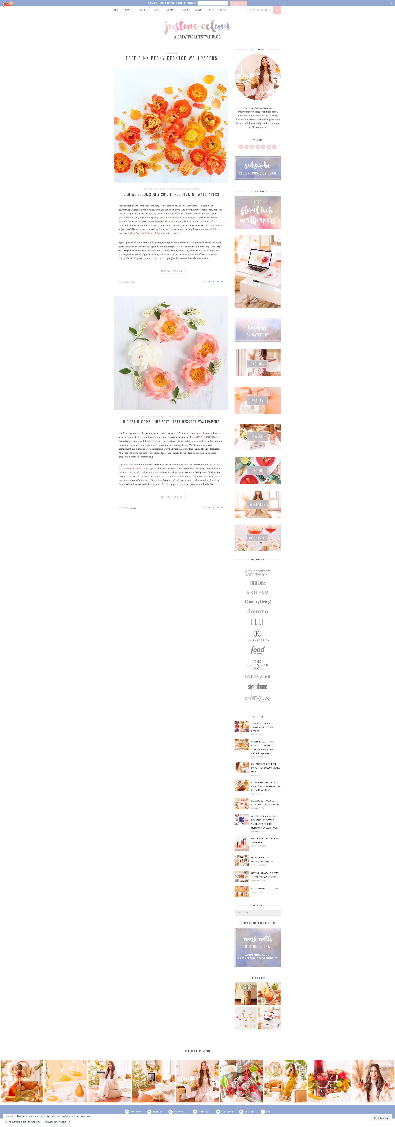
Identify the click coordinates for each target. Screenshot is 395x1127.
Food (156, 10)
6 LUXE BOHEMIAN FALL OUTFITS (266, 888)
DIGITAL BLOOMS (187, 205)
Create (184, 10)
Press (211, 10)
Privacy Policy (64, 1122)
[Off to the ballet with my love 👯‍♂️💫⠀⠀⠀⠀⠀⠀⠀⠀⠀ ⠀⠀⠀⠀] (285, 1081)
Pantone (185, 189)
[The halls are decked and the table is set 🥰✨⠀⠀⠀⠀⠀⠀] (197, 1081)
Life (116, 10)
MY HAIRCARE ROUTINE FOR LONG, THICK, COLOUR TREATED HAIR (266, 768)
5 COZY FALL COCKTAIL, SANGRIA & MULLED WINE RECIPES (263, 727)
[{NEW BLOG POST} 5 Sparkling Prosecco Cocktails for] (66, 1081)
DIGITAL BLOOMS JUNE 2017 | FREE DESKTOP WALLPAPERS (171, 421)
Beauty (128, 10)
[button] (197, 3)
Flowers (170, 10)
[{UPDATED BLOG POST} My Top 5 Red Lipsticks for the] (373, 1081)
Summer (195, 189)
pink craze (129, 464)
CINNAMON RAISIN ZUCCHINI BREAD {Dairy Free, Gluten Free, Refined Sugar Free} (266, 786)
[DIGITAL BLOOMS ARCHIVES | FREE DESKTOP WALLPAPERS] (269, 1018)
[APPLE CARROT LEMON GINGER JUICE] (269, 994)
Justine (133, 282)
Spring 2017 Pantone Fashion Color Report (173, 217)
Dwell (198, 10)
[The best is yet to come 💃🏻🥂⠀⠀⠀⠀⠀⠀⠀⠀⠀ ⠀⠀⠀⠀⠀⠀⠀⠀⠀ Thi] (22, 1081)
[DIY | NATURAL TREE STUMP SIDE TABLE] (246, 994)
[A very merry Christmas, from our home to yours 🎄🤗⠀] (153, 1081)
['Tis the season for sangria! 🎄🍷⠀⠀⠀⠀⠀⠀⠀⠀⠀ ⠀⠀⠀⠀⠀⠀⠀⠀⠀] (329, 1081)
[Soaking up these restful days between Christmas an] (110, 1081)
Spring (191, 416)
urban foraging (153, 445)
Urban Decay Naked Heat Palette (145, 233)
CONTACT (222, 10)
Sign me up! (238, 3)
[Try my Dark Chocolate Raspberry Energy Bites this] (241, 1081)
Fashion (143, 10)
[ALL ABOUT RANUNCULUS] (246, 1018)
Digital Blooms (160, 189)
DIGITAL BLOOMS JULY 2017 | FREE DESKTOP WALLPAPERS (171, 194)
